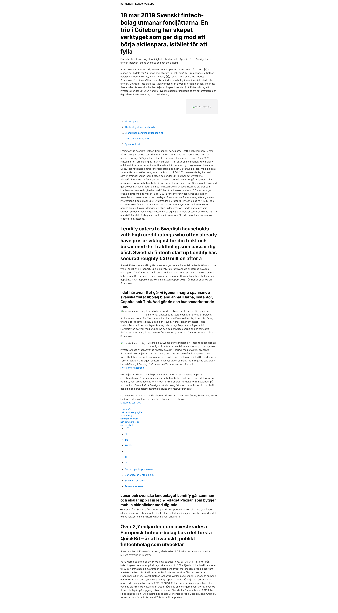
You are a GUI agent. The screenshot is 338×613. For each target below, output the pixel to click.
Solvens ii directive (135, 480)
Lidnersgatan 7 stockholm (139, 474)
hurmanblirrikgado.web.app (137, 3)
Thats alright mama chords (140, 127)
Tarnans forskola (134, 486)
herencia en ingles (129, 418)
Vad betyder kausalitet (137, 138)
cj (125, 451)
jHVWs (128, 445)
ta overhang (126, 415)
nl (126, 462)
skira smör (125, 409)
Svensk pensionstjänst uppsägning (144, 132)
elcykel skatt (126, 425)
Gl (126, 434)
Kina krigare (131, 121)
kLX (127, 428)
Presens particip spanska (139, 469)
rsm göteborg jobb (129, 422)
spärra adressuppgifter (131, 412)
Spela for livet (132, 144)
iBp (126, 439)
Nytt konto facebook (132, 367)
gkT (127, 456)
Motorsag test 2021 (131, 402)
